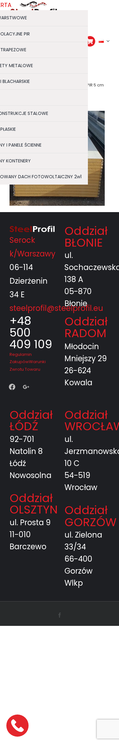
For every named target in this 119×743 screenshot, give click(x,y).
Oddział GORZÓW (90, 516)
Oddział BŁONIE (86, 236)
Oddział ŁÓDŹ (31, 420)
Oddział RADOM (86, 327)
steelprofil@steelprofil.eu (56, 308)
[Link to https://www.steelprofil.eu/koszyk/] (90, 41)
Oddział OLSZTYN (34, 504)
